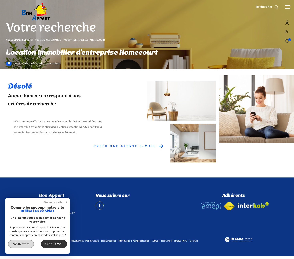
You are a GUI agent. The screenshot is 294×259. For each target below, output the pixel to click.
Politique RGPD (180, 241)
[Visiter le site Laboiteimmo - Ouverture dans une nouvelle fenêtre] (238, 240)
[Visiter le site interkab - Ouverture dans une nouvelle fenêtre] (253, 205)
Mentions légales (141, 241)
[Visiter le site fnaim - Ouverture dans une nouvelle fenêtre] (229, 206)
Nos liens (165, 241)
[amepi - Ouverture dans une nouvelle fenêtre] (211, 206)
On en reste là (53, 202)
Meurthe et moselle (76, 40)
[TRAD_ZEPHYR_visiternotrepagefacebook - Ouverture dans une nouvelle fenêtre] (100, 206)
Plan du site (124, 241)
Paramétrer (21, 244)
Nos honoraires (108, 241)
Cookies (194, 241)
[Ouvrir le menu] (287, 7)
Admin (155, 241)
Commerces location (48, 40)
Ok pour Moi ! (54, 244)
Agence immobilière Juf (20, 40)
